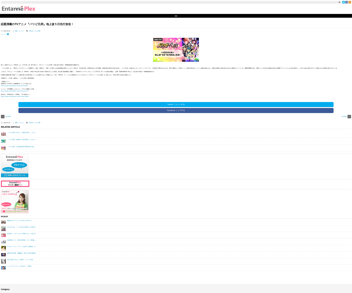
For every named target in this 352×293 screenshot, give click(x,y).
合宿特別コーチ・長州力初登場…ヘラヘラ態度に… (21, 240)
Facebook (346, 2)
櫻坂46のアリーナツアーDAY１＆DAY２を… (19, 220)
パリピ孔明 (37, 31)
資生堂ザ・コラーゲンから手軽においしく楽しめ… (21, 233)
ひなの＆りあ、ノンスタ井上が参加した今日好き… (21, 227)
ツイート (3, 34)
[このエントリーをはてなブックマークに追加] (8, 34)
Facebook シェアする (176, 110)
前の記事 (6, 116)
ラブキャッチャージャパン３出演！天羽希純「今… (21, 246)
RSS (350, 2)
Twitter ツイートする (176, 104)
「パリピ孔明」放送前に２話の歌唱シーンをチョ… (21, 139)
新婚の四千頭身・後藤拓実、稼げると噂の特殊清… (21, 253)
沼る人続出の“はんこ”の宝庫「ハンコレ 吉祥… (20, 259)
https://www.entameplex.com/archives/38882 (15, 96)
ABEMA (31, 31)
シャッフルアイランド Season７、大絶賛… (19, 266)
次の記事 (345, 116)
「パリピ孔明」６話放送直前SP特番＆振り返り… (21, 146)
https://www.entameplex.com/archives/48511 (15, 86)
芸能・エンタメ (19, 31)
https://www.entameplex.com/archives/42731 (15, 91)
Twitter (343, 2)
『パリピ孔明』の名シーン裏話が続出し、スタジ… (21, 132)
